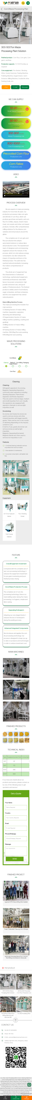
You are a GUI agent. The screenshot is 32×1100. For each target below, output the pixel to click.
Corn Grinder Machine (17, 1088)
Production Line (16, 154)
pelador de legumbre (25, 1090)
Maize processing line (16, 134)
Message (25, 87)
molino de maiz (7, 1092)
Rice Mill (8, 1088)
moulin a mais (16, 1093)
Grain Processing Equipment (19, 1083)
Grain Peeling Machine (21, 1079)
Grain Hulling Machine (8, 1079)
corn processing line (16, 122)
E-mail (15, 87)
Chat (6, 87)
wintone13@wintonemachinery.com (18, 1037)
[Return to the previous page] (2, 9)
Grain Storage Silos (24, 1081)
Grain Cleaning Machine (24, 1078)
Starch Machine (14, 1081)
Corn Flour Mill (24, 1085)
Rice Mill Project (28, 1088)
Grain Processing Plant (11, 1078)
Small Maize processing (16, 110)
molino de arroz (16, 1092)
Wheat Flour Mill (15, 1085)
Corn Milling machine (17, 1086)
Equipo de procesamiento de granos (10, 1090)
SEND (15, 859)
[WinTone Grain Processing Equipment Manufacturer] (11, 4)
